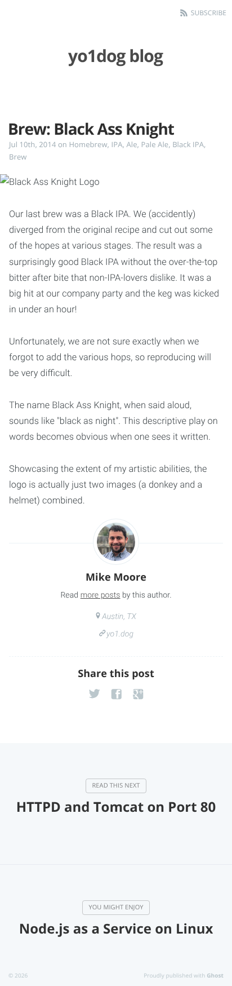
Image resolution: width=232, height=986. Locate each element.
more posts (101, 595)
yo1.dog (119, 634)
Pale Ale (155, 144)
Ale (132, 144)
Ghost (215, 975)
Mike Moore (116, 577)
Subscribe (208, 12)
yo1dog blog (115, 55)
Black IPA (188, 144)
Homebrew (88, 144)
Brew (18, 157)
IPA (117, 144)
